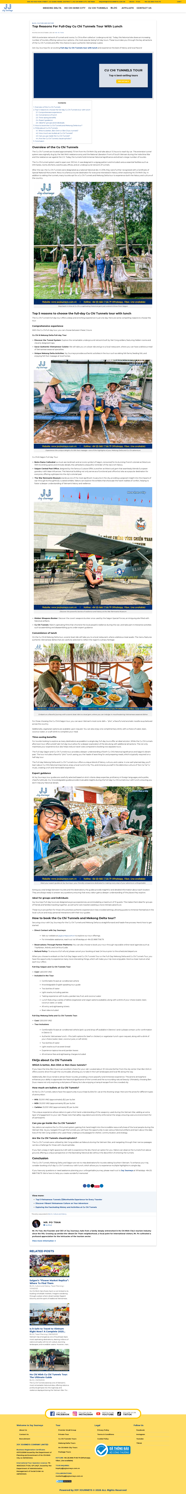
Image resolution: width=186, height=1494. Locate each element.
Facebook (140, 1430)
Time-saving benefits (46, 118)
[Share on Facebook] (84, 1186)
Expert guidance (44, 120)
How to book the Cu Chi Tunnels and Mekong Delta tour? (57, 125)
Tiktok (139, 1443)
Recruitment (24, 1439)
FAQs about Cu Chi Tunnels (45, 128)
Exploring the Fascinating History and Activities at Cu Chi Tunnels (66, 1207)
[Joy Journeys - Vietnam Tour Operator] (8, 8)
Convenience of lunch (46, 115)
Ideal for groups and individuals (50, 123)
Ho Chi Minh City (74, 8)
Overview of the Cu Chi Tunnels (46, 107)
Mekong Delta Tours (66, 1443)
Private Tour (63, 1434)
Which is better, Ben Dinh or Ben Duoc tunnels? (57, 131)
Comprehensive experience (49, 112)
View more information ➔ (44, 1241)
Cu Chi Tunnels (98, 8)
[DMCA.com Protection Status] (64, 1481)
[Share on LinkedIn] (101, 1186)
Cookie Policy (103, 1439)
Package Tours (64, 1452)
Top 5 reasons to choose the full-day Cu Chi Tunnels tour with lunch (62, 110)
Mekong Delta (52, 8)
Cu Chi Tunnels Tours (67, 1439)
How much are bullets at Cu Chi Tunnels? (54, 133)
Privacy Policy (103, 1430)
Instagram (140, 1434)
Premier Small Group (67, 1430)
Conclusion (38, 141)
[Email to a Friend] (92, 1186)
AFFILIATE (128, 8)
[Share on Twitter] (88, 1186)
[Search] (183, 8)
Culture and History (45, 23)
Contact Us (144, 8)
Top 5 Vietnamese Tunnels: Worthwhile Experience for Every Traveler (69, 1200)
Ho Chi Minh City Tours (67, 1448)
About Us (23, 1430)
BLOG (114, 8)
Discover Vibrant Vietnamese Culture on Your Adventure (62, 1203)
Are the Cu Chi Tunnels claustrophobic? (54, 138)
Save (97, 1186)
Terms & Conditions (105, 1434)
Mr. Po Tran (59, 32)
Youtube (139, 1439)
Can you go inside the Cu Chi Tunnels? (53, 136)
